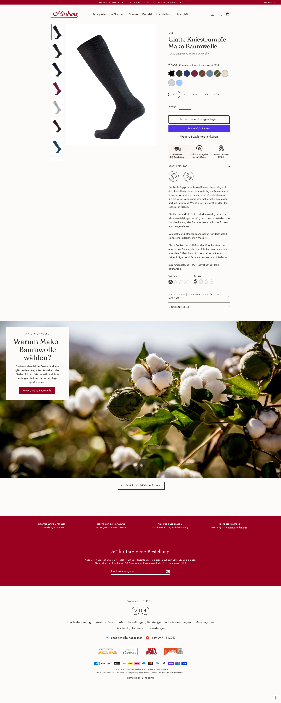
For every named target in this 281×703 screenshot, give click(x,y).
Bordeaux (194, 73)
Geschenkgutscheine (129, 628)
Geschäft (183, 14)
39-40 (174, 94)
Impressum (120, 672)
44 (206, 94)
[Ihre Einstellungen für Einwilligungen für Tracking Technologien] (276, 698)
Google (243, 527)
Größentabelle (179, 307)
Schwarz (171, 73)
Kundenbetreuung (79, 622)
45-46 (217, 94)
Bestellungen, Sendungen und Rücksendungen (159, 622)
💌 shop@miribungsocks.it (123, 638)
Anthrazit (179, 73)
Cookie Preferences (175, 672)
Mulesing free (205, 622)
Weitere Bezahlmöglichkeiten (199, 137)
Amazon (231, 527)
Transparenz (163, 672)
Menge (172, 106)
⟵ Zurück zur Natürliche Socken (140, 485)
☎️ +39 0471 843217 (160, 638)
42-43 (196, 94)
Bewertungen (157, 628)
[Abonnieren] (167, 571)
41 (185, 94)
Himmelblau (179, 83)
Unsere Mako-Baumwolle (37, 390)
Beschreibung (177, 166)
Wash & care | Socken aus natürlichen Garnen (195, 296)
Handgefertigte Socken (107, 14)
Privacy (146, 672)
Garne (133, 14)
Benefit (147, 14)
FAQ (120, 622)
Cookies (154, 672)
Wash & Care (104, 622)
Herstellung (164, 14)
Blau (187, 73)
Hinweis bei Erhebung (140, 677)
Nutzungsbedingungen (134, 672)
